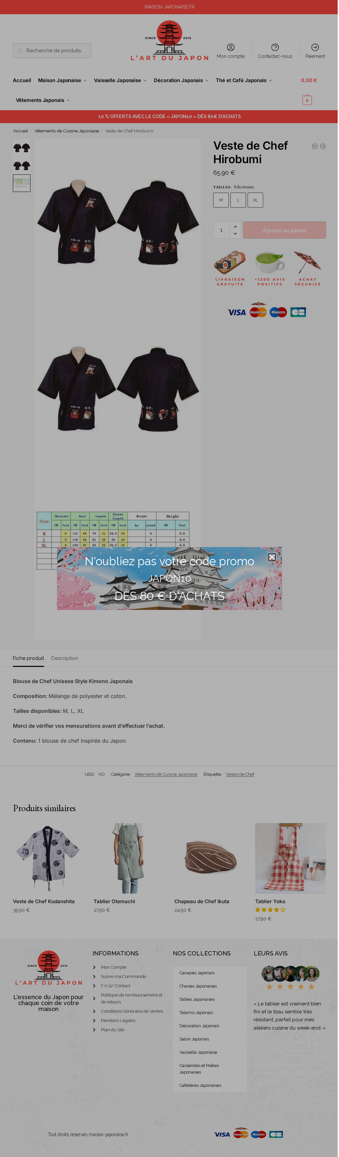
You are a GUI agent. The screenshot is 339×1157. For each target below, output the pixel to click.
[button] (271, 557)
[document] (169, 578)
